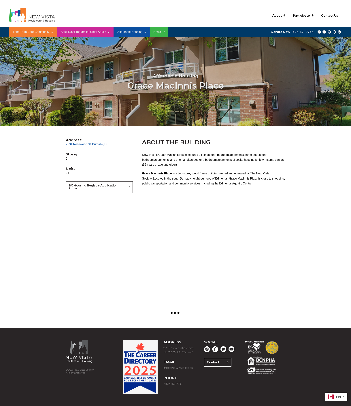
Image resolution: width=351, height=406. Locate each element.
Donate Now (280, 32)
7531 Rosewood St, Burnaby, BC (87, 144)
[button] (33, 32)
